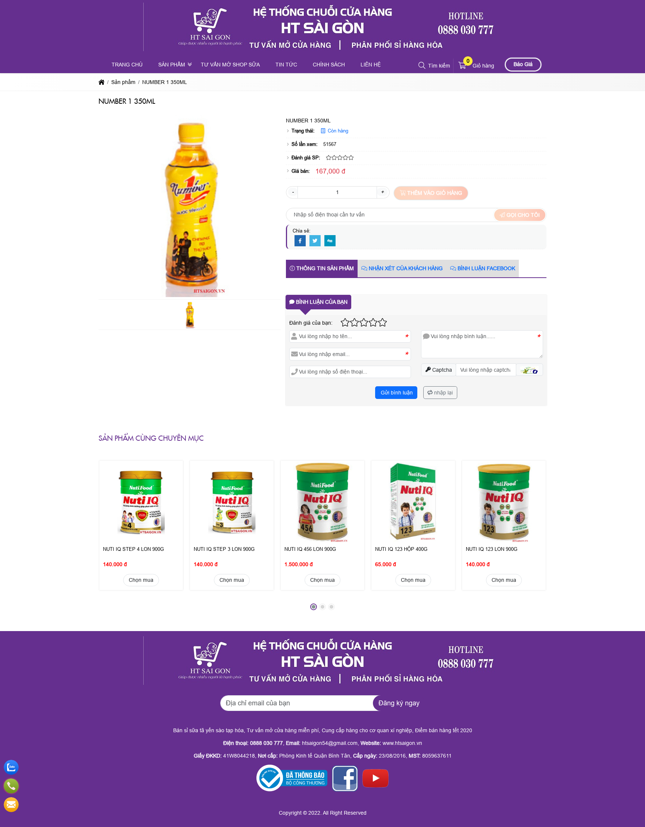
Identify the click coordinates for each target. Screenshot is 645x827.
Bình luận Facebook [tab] (485, 268)
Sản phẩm (171, 65)
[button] (422, 65)
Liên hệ (371, 65)
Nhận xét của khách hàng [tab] (405, 268)
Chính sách (329, 65)
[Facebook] (300, 241)
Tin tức (286, 65)
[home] (102, 82)
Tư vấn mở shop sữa (230, 65)
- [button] (293, 192)
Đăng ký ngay (399, 703)
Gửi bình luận (396, 393)
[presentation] (109, 537)
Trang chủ (127, 65)
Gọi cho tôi (522, 215)
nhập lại (443, 393)
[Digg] (330, 241)
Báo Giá (523, 64)
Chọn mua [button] (141, 580)
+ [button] (382, 192)
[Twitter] (315, 241)
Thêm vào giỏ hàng (434, 193)
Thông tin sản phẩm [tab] (324, 268)
